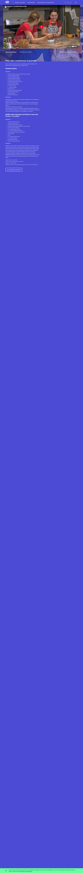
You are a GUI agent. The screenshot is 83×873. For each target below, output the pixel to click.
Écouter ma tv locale (20, 2)
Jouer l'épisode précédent (13, 169)
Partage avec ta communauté (67, 52)
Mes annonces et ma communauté (45, 2)
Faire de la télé (31, 2)
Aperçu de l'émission (10, 52)
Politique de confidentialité (26, 871)
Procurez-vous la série (25, 52)
